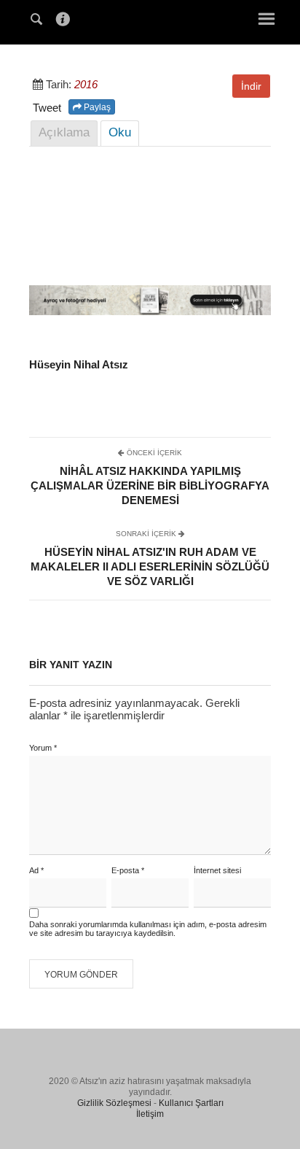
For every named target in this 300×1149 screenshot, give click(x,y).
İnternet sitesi (217, 870)
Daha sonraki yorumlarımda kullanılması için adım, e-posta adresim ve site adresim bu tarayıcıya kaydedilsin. (148, 928)
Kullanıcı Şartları (191, 1103)
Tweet (47, 107)
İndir (251, 86)
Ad (36, 870)
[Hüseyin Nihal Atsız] (150, 21)
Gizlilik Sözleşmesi (114, 1103)
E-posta (127, 870)
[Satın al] (150, 311)
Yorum (43, 747)
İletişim (150, 1114)
